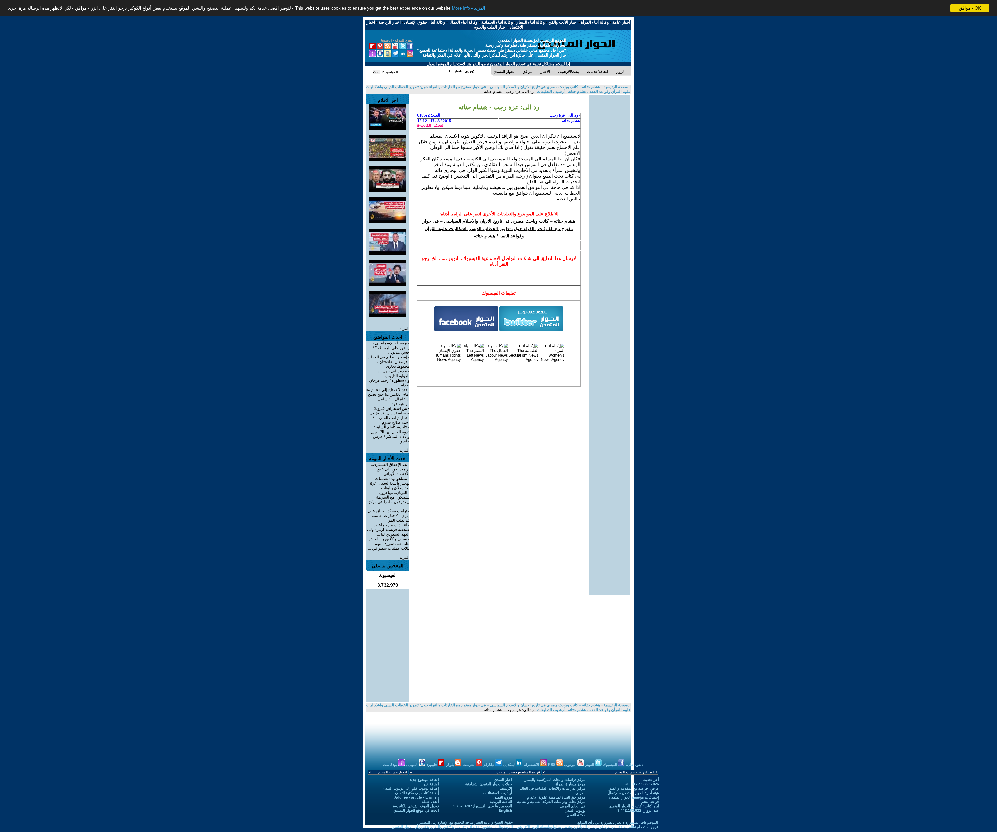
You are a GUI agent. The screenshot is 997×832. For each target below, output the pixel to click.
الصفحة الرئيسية (617, 87)
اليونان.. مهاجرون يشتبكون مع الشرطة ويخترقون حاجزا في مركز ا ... (387, 499)
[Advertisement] (609, 173)
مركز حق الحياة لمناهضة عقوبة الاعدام (556, 797)
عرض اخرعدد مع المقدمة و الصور (633, 788)
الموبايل (412, 764)
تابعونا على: (634, 764)
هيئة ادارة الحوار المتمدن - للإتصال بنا (631, 793)
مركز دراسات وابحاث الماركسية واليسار (555, 780)
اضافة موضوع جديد (424, 780)
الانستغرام (532, 764)
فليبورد (432, 764)
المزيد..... (401, 328)
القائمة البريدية (501, 802)
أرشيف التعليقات (550, 91)
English (505, 810)
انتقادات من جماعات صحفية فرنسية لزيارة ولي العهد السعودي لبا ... (388, 529)
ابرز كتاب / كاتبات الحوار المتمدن (633, 806)
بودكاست (390, 764)
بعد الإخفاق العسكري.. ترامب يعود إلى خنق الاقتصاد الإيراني (390, 469)
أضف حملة (430, 802)
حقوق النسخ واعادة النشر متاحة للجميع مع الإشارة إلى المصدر (466, 822)
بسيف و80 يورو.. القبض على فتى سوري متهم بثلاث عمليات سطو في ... (388, 543)
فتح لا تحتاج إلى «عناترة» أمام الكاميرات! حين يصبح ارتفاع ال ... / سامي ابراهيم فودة (387, 396)
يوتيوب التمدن (575, 810)
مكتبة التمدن (576, 815)
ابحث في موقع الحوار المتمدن (416, 810)
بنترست (469, 764)
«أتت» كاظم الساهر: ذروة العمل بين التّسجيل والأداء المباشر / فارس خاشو (389, 434)
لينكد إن (509, 764)
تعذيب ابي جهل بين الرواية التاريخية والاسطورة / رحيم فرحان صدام (389, 378)
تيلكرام (489, 764)
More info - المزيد (468, 8)
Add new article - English (416, 797)
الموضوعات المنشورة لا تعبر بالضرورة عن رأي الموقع (617, 822)
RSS (552, 764)
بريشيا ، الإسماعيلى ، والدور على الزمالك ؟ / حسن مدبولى (391, 347)
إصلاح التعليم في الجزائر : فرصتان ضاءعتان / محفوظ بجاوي (388, 362)
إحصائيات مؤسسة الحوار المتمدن (634, 797)
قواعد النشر (650, 802)
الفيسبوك (610, 764)
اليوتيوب (570, 764)
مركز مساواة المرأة (570, 784)
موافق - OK (970, 8)
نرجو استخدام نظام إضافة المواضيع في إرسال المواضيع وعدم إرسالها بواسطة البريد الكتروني (587, 827)
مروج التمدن (502, 797)
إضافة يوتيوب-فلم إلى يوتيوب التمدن (411, 788)
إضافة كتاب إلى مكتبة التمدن (417, 793)
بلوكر (450, 764)
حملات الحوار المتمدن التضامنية (488, 784)
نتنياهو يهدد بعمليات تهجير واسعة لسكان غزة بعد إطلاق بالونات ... (389, 483)
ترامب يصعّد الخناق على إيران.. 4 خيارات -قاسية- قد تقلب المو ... (388, 515)
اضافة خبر (431, 784)
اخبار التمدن (503, 780)
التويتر (590, 764)
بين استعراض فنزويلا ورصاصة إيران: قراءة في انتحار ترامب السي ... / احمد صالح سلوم (389, 415)
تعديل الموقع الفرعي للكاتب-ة (416, 806)
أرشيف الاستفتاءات (497, 793)
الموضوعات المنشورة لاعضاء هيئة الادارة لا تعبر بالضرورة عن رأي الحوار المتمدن (452, 827)
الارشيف (505, 788)
